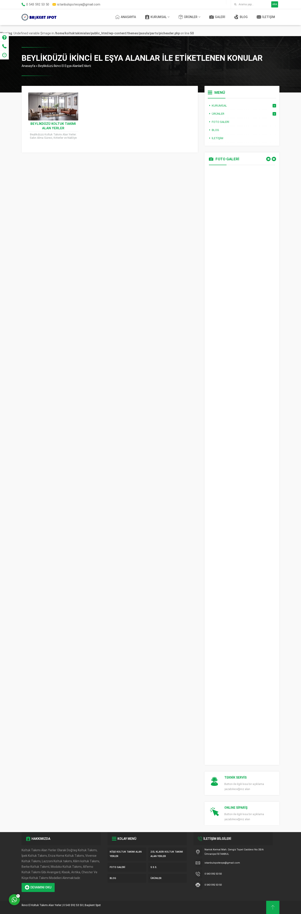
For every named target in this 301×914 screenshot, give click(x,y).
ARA (274, 4)
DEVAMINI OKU (40, 887)
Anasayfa (28, 66)
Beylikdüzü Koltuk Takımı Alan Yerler (53, 126)
